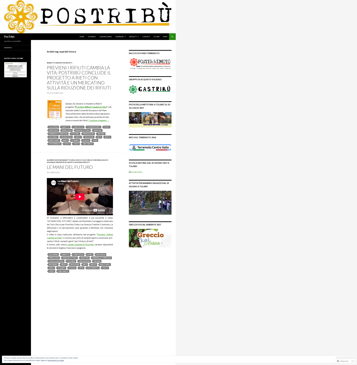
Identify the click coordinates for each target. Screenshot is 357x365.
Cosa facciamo (105, 36)
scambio (75, 140)
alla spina (53, 127)
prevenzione (88, 134)
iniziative (60, 63)
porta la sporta (56, 261)
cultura (86, 160)
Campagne (119, 36)
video (76, 144)
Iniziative (8, 47)
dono (106, 127)
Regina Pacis (66, 137)
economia (96, 160)
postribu (75, 134)
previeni (101, 134)
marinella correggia (58, 134)
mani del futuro (83, 130)
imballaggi (67, 130)
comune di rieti (93, 127)
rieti (99, 137)
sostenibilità (55, 144)
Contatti (146, 36)
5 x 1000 (156, 36)
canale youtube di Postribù (80, 244)
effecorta (53, 130)
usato (67, 144)
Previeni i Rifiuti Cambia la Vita (90, 107)
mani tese (98, 130)
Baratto (51, 63)
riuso (65, 140)
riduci (78, 137)
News (165, 36)
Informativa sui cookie (56, 360)
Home (82, 36)
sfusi (95, 140)
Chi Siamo (92, 36)
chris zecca (78, 127)
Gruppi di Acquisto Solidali (69, 162)
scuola (86, 140)
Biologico (76, 160)
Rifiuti (69, 63)
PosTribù (9, 36)
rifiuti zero (54, 140)
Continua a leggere (99, 120)
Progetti (133, 36)
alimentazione (54, 160)
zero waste (88, 144)
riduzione (89, 137)
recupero (53, 137)
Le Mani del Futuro (70, 167)
